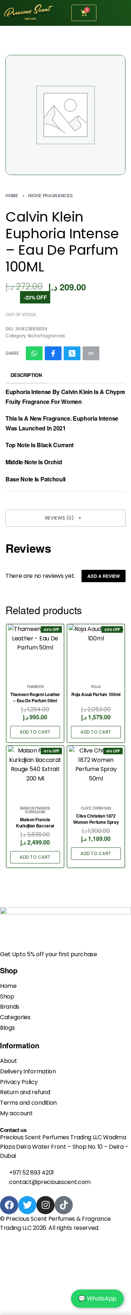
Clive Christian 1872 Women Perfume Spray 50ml (96, 819)
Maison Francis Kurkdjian (35, 810)
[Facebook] (9, 1205)
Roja (96, 686)
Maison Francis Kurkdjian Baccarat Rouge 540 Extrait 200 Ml (35, 823)
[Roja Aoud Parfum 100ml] (96, 651)
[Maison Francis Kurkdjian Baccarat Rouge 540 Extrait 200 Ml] (35, 773)
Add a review (103, 576)
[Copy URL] (91, 353)
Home (11, 195)
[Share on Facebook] (53, 353)
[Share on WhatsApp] (34, 353)
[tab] (26, 375)
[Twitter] (27, 1205)
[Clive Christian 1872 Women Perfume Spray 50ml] (96, 773)
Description (26, 375)
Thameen (35, 686)
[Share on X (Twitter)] (72, 353)
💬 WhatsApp (97, 1298)
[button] (65, 518)
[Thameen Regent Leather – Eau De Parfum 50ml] (35, 651)
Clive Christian (96, 808)
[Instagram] (45, 1205)
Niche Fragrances (50, 195)
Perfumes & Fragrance (79, 1219)
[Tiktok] (64, 1205)
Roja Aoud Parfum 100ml (95, 694)
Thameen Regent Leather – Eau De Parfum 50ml (35, 697)
